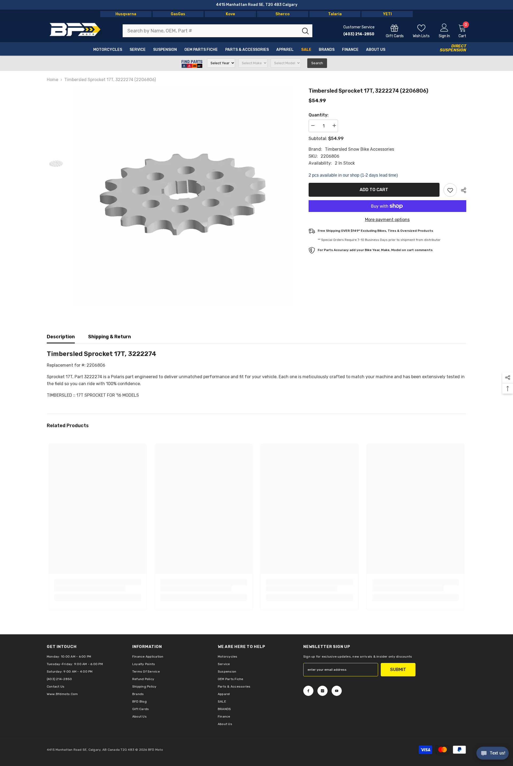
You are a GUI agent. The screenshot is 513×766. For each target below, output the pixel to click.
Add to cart (374, 189)
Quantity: (318, 114)
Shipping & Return (109, 337)
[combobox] (210, 30)
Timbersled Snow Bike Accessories (359, 149)
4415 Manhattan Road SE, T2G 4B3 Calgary (256, 4)
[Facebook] (308, 691)
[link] (90, 588)
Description (61, 337)
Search (317, 63)
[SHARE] (461, 190)
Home (52, 79)
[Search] (217, 30)
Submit (398, 669)
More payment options (387, 219)
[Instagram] (322, 691)
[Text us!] (492, 754)
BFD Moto (155, 750)
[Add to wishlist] (450, 190)
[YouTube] (337, 691)
